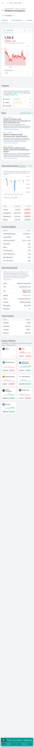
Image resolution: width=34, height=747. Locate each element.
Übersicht (5, 20)
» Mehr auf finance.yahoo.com (11, 129)
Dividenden (29, 20)
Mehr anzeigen (7, 279)
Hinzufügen (8, 15)
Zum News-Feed (25, 113)
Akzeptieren (24, 744)
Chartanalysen (8, 70)
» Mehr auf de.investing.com (10, 143)
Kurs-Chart (9, 30)
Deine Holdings (17, 20)
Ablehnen (8, 744)
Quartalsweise (22, 166)
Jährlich (30, 166)
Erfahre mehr (27, 740)
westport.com (27, 295)
